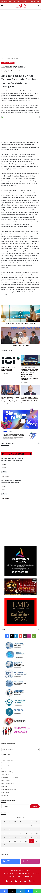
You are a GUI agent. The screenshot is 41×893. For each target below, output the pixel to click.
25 (9, 841)
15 (31, 833)
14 (26, 833)
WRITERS (18, 873)
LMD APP (4, 786)
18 (9, 837)
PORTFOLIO (35, 873)
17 (4, 837)
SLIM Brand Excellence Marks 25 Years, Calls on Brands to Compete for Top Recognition (10, 399)
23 (36, 837)
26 (15, 841)
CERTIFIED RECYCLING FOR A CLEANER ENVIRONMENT (9, 369)
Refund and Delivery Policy (9, 777)
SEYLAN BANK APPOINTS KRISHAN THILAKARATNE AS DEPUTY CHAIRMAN (30, 399)
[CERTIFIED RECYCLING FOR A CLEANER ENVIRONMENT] (10, 360)
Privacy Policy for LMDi (8, 783)
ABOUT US (10, 873)
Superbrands (5, 766)
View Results (5, 476)
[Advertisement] (20, 36)
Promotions (4, 795)
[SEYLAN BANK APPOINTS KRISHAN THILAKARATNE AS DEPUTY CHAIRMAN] (30, 390)
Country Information (7, 760)
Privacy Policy (5, 780)
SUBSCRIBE (12, 876)
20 (20, 837)
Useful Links (5, 792)
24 (4, 841)
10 (4, 833)
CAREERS (20, 876)
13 (20, 833)
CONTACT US (28, 876)
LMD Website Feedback (8, 789)
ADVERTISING (26, 873)
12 (15, 833)
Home (4, 59)
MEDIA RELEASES (12, 59)
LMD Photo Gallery (7, 772)
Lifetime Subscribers (7, 763)
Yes (5, 464)
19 (15, 837)
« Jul (2, 850)
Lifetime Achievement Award (9, 769)
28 (26, 841)
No (5, 467)
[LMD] (21, 6)
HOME (4, 873)
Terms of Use (5, 774)
